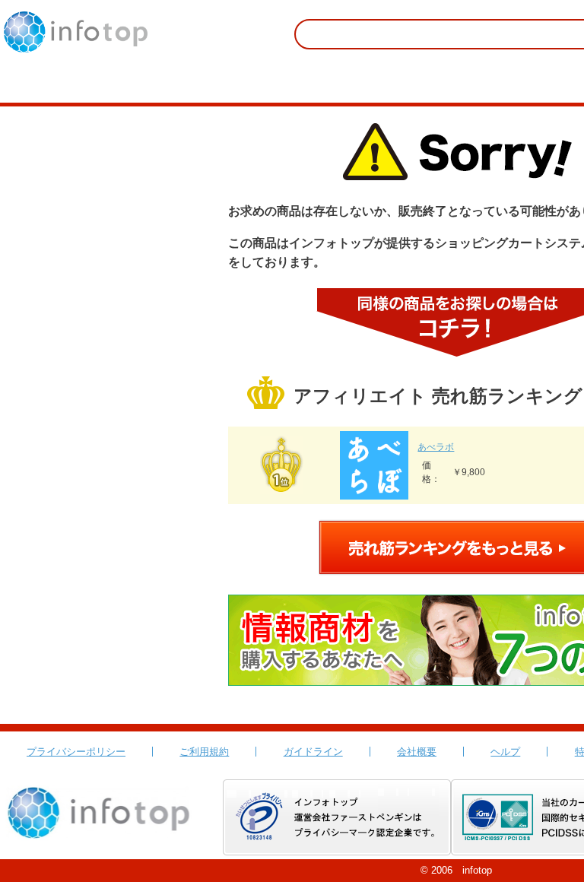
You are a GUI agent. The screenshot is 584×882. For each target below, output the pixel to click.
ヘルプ (505, 751)
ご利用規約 (204, 751)
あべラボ (435, 447)
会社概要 (416, 751)
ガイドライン (313, 751)
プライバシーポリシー (76, 751)
